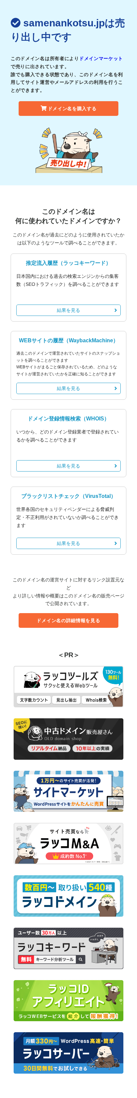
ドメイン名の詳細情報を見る (68, 620)
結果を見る (68, 310)
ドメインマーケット (101, 58)
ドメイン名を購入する (72, 108)
